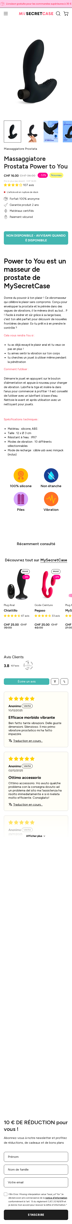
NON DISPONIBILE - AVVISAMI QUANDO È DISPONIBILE (36, 238)
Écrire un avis (27, 681)
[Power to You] (12, 132)
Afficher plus (34, 836)
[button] (57, 13)
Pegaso (40, 610)
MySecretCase (53, 560)
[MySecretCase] (36, 13)
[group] (36, 4)
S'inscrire (36, 1215)
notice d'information (56, 1198)
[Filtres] (55, 681)
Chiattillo (10, 610)
